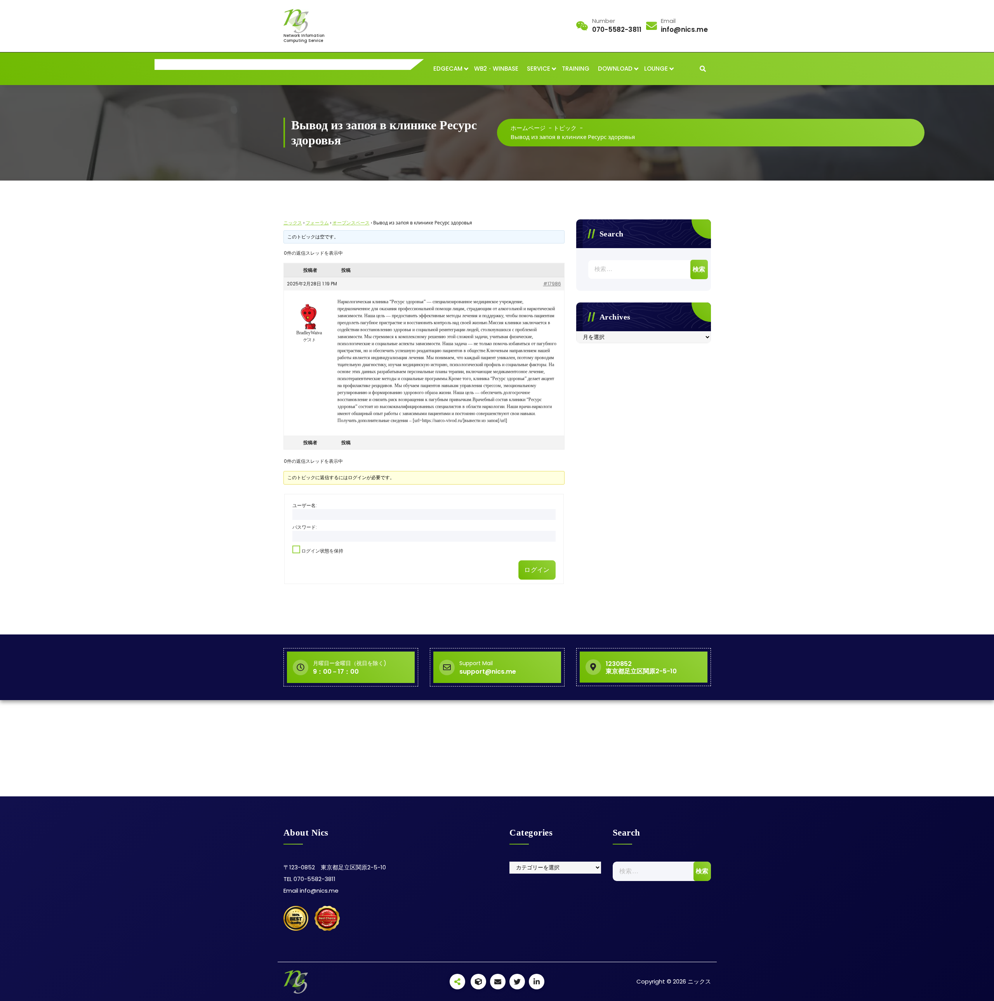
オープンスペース (351, 222)
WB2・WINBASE (496, 68)
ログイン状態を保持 (322, 550)
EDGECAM (447, 68)
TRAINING (575, 68)
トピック (565, 128)
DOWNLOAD (615, 68)
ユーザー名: (304, 505)
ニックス (292, 222)
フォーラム (317, 222)
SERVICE (538, 68)
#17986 (552, 283)
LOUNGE (656, 68)
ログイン (536, 569)
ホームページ (528, 128)
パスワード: (304, 527)
